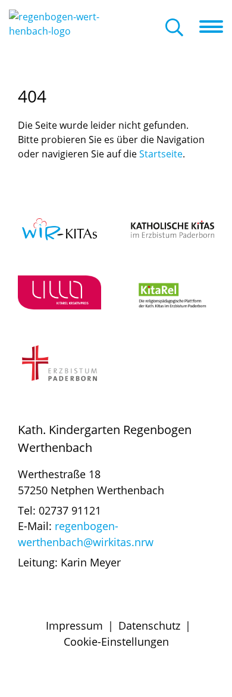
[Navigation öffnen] (215, 27)
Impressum (74, 625)
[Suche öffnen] (174, 28)
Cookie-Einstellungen (116, 641)
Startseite (161, 153)
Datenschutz (149, 625)
